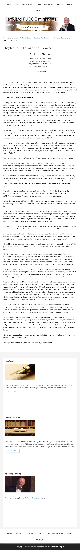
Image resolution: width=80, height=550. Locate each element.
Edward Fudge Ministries (40, 24)
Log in (61, 547)
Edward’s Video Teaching (29, 498)
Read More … (13, 451)
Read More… (12, 392)
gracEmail (9, 361)
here (36, 343)
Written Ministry (12, 417)
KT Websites (53, 547)
